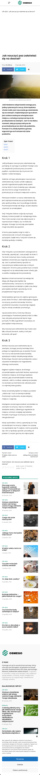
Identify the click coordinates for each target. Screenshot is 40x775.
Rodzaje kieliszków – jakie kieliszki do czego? (12, 595)
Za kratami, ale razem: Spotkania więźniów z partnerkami (11, 733)
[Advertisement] (20, 33)
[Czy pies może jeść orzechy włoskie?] (31, 567)
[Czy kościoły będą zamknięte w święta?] (31, 613)
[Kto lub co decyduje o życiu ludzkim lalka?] (31, 628)
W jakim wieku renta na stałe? (11, 549)
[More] (29, 69)
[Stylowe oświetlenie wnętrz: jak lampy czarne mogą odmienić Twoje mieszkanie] (31, 505)
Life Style (5, 11)
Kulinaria (5, 705)
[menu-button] (9, 2)
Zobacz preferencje (20, 770)
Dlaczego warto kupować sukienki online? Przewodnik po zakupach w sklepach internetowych (11, 489)
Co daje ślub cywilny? (11, 579)
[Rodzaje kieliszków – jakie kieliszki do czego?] (31, 597)
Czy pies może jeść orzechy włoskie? (9, 565)
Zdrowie (4, 728)
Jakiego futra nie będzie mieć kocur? (30, 456)
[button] (37, 736)
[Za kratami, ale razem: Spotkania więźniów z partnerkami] (31, 733)
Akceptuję (20, 759)
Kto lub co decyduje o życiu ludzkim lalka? (11, 626)
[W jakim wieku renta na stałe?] (31, 551)
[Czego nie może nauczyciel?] (31, 520)
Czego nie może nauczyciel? (8, 518)
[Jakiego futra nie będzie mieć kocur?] (31, 536)
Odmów (20, 765)
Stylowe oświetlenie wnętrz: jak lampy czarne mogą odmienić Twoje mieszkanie (11, 505)
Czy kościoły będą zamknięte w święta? (10, 611)
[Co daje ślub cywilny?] (31, 582)
